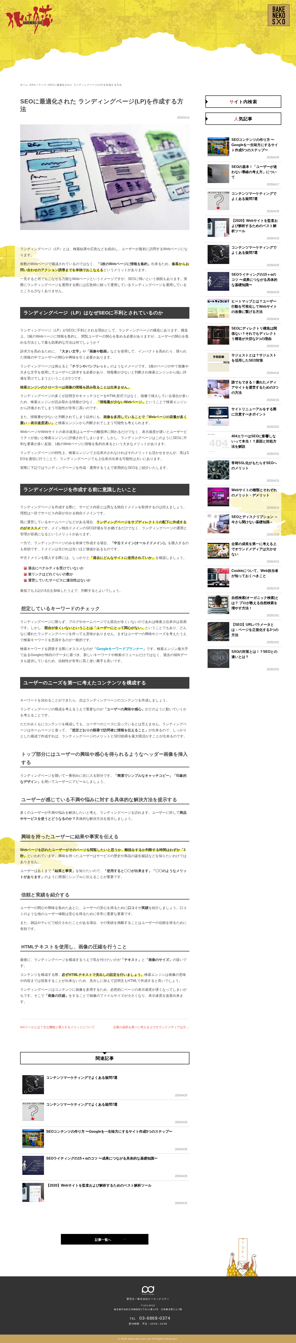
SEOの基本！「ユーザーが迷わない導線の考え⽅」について (254, 172)
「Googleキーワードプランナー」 (119, 649)
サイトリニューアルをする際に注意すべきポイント (253, 411)
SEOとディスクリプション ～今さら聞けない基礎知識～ (254, 519)
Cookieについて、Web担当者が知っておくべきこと (254, 573)
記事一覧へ (103, 1240)
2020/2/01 (273, 346)
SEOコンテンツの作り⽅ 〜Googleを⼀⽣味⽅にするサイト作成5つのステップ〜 (109, 1131)
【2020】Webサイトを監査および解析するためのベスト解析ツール (98, 1185)
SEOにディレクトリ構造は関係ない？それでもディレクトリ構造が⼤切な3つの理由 (254, 334)
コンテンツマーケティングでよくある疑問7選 (81, 1077)
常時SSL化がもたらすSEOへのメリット (254, 465)
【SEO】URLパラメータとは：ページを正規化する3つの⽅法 (254, 630)
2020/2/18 (273, 588)
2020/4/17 (273, 184)
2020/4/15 (273, 480)
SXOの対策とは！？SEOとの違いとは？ (254, 654)
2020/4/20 (181, 1095)
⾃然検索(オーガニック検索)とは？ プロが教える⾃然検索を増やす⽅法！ (255, 603)
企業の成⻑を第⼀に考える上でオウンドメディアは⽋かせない (151, 1027)
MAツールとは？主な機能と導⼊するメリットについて (57, 1027)
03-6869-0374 (154, 1318)
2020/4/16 (181, 1203)
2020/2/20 (273, 534)
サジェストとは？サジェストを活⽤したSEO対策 (253, 357)
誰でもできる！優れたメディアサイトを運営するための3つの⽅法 (254, 387)
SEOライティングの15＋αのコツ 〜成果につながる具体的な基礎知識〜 (102, 1158)
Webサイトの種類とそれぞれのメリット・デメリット (254, 492)
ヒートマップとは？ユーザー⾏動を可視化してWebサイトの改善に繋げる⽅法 (254, 306)
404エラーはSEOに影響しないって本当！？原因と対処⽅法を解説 (253, 441)
